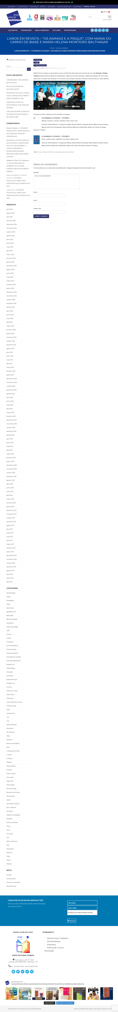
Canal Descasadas (12, 627)
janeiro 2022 (10, 333)
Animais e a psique (42, 152)
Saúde (8, 800)
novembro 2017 (11, 514)
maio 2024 (9, 247)
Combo (8, 638)
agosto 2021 (10, 348)
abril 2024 (9, 251)
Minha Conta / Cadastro (57, 938)
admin (43, 68)
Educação (9, 672)
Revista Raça (10, 796)
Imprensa (42, 6)
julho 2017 (9, 529)
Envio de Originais (22, 6)
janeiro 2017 (10, 552)
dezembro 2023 (11, 266)
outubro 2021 (10, 341)
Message (36, 172)
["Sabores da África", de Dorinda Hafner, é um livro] (65, 993)
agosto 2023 (10, 269)
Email (35, 200)
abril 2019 (9, 450)
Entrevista (38, 60)
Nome (35, 192)
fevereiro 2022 (11, 330)
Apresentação (10, 593)
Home (52, 48)
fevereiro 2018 (11, 503)
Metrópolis (9, 728)
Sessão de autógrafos (13, 815)
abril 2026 (9, 209)
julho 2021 (9, 352)
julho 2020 (9, 397)
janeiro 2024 (10, 262)
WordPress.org (11, 886)
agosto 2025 (10, 213)
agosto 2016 (10, 570)
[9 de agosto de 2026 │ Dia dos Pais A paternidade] (93, 993)
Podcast (9, 770)
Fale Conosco (51, 6)
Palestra (9, 762)
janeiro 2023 (10, 288)
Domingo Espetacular (13, 661)
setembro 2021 (11, 345)
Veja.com (9, 852)
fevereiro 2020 (11, 416)
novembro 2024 (11, 228)
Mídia (36, 62)
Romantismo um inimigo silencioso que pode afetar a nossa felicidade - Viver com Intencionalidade (17, 142)
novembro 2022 (11, 296)
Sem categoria (11, 807)
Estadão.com (10, 683)
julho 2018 (9, 484)
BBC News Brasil (11, 619)
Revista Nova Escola (13, 792)
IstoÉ (8, 709)
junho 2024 (10, 243)
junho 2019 (9, 442)
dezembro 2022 (11, 292)
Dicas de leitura (11, 649)
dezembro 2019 (11, 420)
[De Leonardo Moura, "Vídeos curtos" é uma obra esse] (52, 993)
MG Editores (10, 732)
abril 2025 (9, 217)
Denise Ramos (51, 152)
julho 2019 (9, 439)
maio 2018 (9, 491)
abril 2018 (9, 495)
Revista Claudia (11, 788)
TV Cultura (9, 834)
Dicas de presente (12, 653)
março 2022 (10, 326)
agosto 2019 (10, 435)
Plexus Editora (11, 766)
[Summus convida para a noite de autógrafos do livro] (38, 993)
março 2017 (10, 544)
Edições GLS (10, 664)
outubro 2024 (10, 232)
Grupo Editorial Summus (14, 702)
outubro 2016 (10, 563)
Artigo (8, 597)
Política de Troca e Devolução (54, 949)
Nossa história (11, 6)
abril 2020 (9, 409)
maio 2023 (9, 277)
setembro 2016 (11, 567)
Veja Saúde (10, 849)
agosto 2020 (10, 394)
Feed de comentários (13, 882)
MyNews (9, 740)
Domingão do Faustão (13, 657)
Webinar (9, 864)
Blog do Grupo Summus (64, 6)
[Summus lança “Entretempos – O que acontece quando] (106, 993)
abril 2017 (9, 540)
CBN (7, 630)
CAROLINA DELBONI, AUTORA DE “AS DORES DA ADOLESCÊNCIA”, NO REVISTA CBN (17, 114)
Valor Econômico (11, 841)
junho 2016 (9, 578)
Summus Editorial (62, 48)
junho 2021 (9, 356)
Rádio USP (9, 781)
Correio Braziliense (12, 645)
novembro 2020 (11, 382)
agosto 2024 (10, 236)
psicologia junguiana (61, 152)
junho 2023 (10, 273)
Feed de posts (11, 878)
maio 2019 (9, 446)
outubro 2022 (10, 299)
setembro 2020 (11, 390)
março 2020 (10, 412)
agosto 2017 (10, 525)
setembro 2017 (11, 521)
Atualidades (10, 600)
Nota (8, 747)
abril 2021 (9, 363)
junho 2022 (10, 315)
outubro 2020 (10, 386)
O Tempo (9, 758)
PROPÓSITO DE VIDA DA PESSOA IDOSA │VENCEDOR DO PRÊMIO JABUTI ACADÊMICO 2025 (17, 95)
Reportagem (10, 785)
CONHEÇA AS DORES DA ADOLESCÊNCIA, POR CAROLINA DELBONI (17, 105)
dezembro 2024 (11, 224)
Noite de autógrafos (12, 743)
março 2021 (10, 367)
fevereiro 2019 (11, 458)
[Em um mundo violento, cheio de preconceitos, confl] (11, 993)
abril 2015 (9, 582)
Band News (10, 608)
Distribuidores (34, 6)
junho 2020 (10, 401)
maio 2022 (9, 318)
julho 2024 (9, 239)
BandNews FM (11, 612)
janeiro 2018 (10, 506)
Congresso (9, 642)
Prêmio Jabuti (10, 773)
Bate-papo (9, 615)
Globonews (10, 698)
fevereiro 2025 (11, 220)
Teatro (8, 826)
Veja (7, 845)
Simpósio (9, 819)
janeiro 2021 (10, 375)
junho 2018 (10, 488)
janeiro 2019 (10, 461)
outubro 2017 (10, 518)
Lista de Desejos (77, 6)
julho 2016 (9, 574)
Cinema (8, 634)
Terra (7, 830)
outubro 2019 (10, 427)
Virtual (8, 860)
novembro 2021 (11, 337)
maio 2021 (9, 360)
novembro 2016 (11, 559)
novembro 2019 (11, 424)
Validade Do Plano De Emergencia (17, 160)
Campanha (9, 623)
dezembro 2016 (11, 555)
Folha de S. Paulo (12, 691)
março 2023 (10, 281)
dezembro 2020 (11, 378)
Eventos (9, 687)
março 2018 (10, 499)
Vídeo (8, 856)
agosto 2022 (10, 307)
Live (7, 717)
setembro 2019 (11, 431)
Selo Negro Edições (12, 803)
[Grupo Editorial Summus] (14, 18)
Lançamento (10, 713)
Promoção (9, 777)
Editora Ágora (10, 668)
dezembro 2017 (11, 510)
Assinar (72, 921)
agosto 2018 (10, 480)
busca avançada (107, 19)
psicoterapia (70, 152)
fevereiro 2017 (11, 548)
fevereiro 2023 (11, 284)
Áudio (8, 604)
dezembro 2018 (11, 465)
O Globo (9, 755)
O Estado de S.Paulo (13, 751)
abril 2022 (9, 322)
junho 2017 (9, 533)
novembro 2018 (11, 469)
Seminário (9, 811)
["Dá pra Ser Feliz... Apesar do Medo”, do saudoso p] (79, 993)
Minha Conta (89, 6)
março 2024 (10, 254)
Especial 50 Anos (11, 679)
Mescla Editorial (11, 724)
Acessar (8, 875)
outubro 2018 (10, 473)
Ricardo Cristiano (11, 128)
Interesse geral (11, 706)
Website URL (37, 208)
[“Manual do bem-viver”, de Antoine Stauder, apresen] (25, 993)
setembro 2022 (11, 303)
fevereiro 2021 (10, 371)
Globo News (10, 694)
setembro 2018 (11, 476)
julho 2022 (9, 311)
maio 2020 (9, 405)
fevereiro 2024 (11, 258)
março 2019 (10, 454)
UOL (7, 837)
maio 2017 (9, 537)
